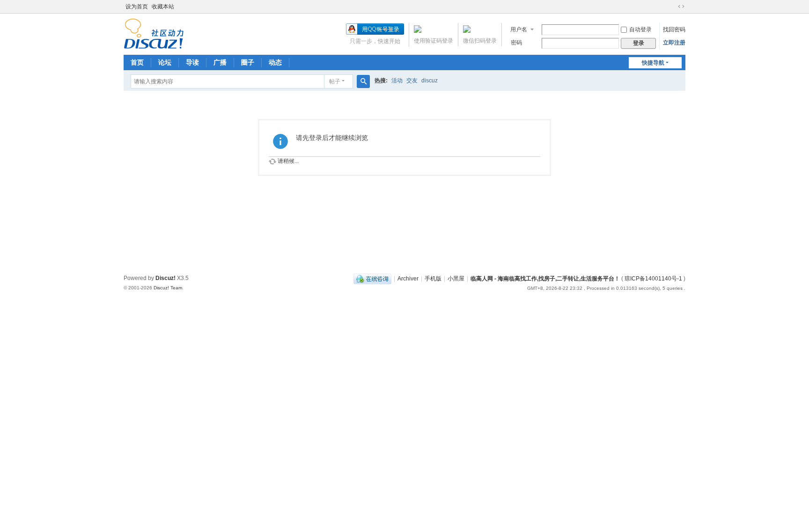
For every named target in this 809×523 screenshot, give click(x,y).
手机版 (433, 278)
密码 (516, 42)
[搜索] (363, 81)
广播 (220, 62)
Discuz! (165, 278)
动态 (275, 62)
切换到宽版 (681, 6)
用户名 (518, 29)
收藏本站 (163, 6)
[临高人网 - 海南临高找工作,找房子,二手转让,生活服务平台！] (154, 33)
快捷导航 (653, 62)
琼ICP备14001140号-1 (653, 278)
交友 (412, 80)
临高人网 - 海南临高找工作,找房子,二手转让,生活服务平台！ (546, 278)
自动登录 (640, 29)
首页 (137, 62)
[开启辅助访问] (672, 6)
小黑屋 (456, 278)
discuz (429, 80)
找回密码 (674, 29)
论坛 (164, 62)
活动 (397, 80)
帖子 (334, 81)
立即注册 (674, 42)
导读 (192, 62)
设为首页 (136, 6)
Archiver (408, 278)
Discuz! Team (168, 287)
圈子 (247, 62)
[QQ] (372, 278)
